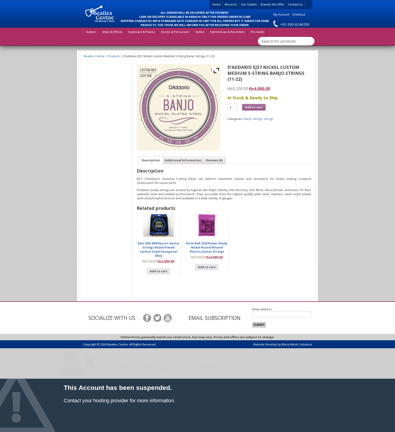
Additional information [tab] (183, 160)
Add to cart (254, 107)
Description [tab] (151, 160)
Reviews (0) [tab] (214, 160)
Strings (268, 119)
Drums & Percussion (175, 32)
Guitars (91, 32)
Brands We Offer (272, 4)
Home (216, 4)
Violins (199, 32)
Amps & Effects (112, 32)
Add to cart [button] (158, 271)
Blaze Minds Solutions (297, 344)
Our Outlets (249, 4)
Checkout (298, 14)
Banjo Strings (253, 119)
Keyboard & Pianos (141, 32)
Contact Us (295, 4)
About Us (230, 4)
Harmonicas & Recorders (227, 32)
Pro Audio (257, 32)
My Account (281, 14)
